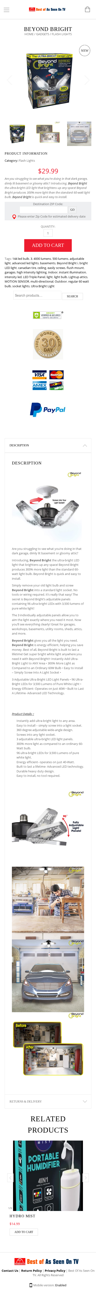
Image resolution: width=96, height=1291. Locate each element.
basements (47, 263)
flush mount (75, 268)
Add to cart (48, 245)
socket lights (21, 286)
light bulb (60, 277)
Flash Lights (27, 160)
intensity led (13, 277)
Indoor (53, 272)
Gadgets (42, 34)
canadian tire (27, 268)
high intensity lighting (32, 272)
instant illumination (72, 272)
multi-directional (42, 281)
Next (86, 80)
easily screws (56, 268)
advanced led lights (25, 263)
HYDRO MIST (22, 1216)
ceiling (42, 268)
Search (72, 296)
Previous (9, 80)
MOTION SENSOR (17, 281)
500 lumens (60, 259)
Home (29, 34)
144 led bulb (20, 259)
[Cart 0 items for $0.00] (85, 9)
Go (72, 209)
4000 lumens (42, 259)
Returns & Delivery (26, 1101)
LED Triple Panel (34, 277)
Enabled (60, 1285)
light (50, 277)
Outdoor (61, 281)
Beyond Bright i (67, 263)
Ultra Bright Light (43, 286)
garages (10, 272)
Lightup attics (78, 277)
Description (19, 445)
